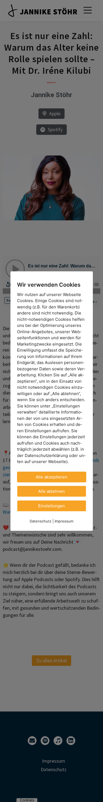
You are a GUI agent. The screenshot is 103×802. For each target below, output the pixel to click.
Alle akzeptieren (51, 477)
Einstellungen (51, 505)
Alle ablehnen (51, 491)
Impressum (64, 521)
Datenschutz (40, 521)
